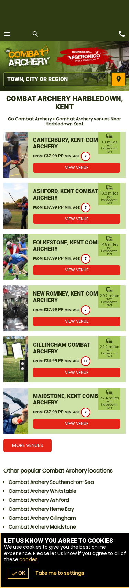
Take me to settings (59, 572)
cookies (28, 559)
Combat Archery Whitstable (42, 491)
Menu (7, 34)
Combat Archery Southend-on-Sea (51, 482)
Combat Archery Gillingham (42, 517)
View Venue (76, 167)
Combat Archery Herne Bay (41, 509)
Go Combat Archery (30, 119)
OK (18, 573)
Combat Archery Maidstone (42, 526)
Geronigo (85, 57)
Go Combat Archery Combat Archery (29, 57)
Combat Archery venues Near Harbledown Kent (83, 121)
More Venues (27, 445)
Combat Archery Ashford (39, 500)
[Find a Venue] (55, 79)
